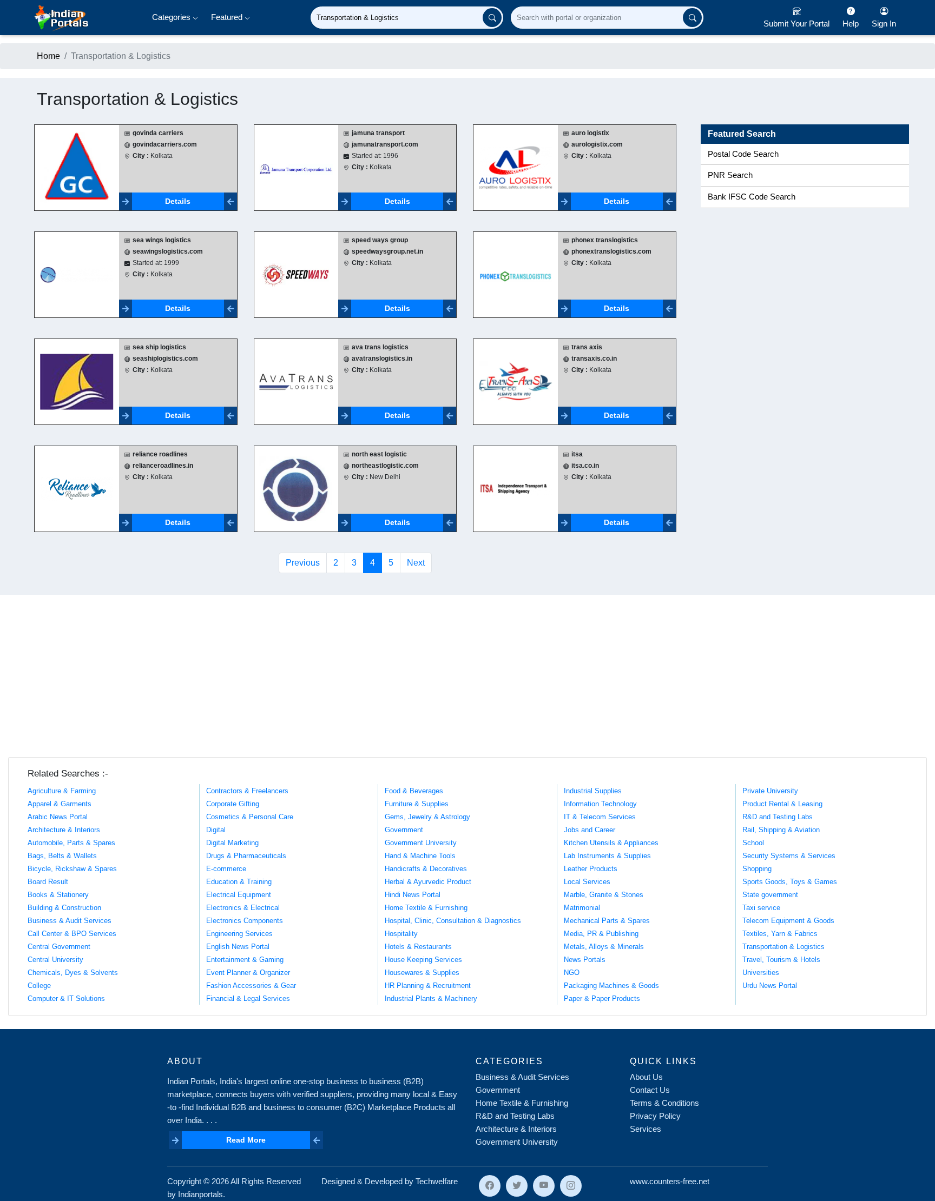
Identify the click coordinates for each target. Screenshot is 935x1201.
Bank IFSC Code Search (751, 197)
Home (48, 56)
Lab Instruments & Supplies (607, 856)
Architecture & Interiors (64, 830)
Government (404, 830)
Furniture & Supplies (417, 804)
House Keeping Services (423, 960)
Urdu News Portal (769, 985)
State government (770, 895)
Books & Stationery (58, 895)
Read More (246, 1140)
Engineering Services (239, 934)
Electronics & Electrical (243, 908)
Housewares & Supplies (422, 972)
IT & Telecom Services (600, 817)
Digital (216, 830)
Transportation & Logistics (783, 947)
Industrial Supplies (593, 791)
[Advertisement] (467, 676)
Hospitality (401, 934)
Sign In (884, 23)
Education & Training (239, 882)
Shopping (757, 869)
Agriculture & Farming (62, 791)
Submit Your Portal (796, 23)
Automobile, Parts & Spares (71, 843)
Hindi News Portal (412, 895)
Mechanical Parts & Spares (607, 921)
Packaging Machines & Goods (611, 985)
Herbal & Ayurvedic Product (428, 882)
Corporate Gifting (232, 804)
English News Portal (237, 947)
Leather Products (590, 869)
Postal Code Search (743, 154)
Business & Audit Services (69, 921)
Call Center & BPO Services (72, 934)
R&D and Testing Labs (777, 817)
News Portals (584, 960)
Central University (55, 960)
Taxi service (761, 908)
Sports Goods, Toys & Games (789, 882)
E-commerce (226, 869)
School (753, 843)
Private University (770, 791)
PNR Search (730, 175)
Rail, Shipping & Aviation (781, 830)
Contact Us (650, 1089)
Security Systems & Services (788, 856)
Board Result (48, 882)
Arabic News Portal (58, 817)
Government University (421, 843)
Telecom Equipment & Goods (788, 921)
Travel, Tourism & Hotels (781, 960)
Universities (760, 972)
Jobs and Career (589, 830)
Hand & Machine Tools (420, 856)
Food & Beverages (414, 791)
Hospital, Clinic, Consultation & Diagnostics (453, 921)
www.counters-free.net (669, 1181)
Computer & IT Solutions (66, 998)
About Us (646, 1076)
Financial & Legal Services (248, 998)
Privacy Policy (655, 1115)
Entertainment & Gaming (245, 960)
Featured (228, 17)
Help (850, 23)
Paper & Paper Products (602, 998)
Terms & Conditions (664, 1102)
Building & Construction (64, 908)
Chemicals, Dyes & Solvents (73, 972)
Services (645, 1128)
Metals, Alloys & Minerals (604, 947)
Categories (172, 17)
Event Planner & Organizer (248, 972)
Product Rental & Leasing (782, 804)
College (39, 985)
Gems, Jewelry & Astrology (427, 817)
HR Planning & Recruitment (428, 985)
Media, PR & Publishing (601, 934)
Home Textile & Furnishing (426, 908)
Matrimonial (582, 908)
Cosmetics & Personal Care (249, 817)
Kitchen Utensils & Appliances (611, 843)
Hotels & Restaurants (418, 947)
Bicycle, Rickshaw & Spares (72, 869)
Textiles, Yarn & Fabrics (780, 934)
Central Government (59, 947)
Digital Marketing (232, 843)
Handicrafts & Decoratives (426, 869)
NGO (572, 972)
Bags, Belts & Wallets (62, 856)
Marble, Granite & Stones (603, 895)
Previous (303, 562)
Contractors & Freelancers (247, 791)
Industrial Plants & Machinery (431, 998)
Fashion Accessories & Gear (251, 985)
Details (177, 201)
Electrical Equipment (238, 895)
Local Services (587, 882)
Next (416, 562)
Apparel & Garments (59, 804)
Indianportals (200, 1194)
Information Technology (600, 804)
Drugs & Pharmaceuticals (246, 856)
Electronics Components (244, 921)
